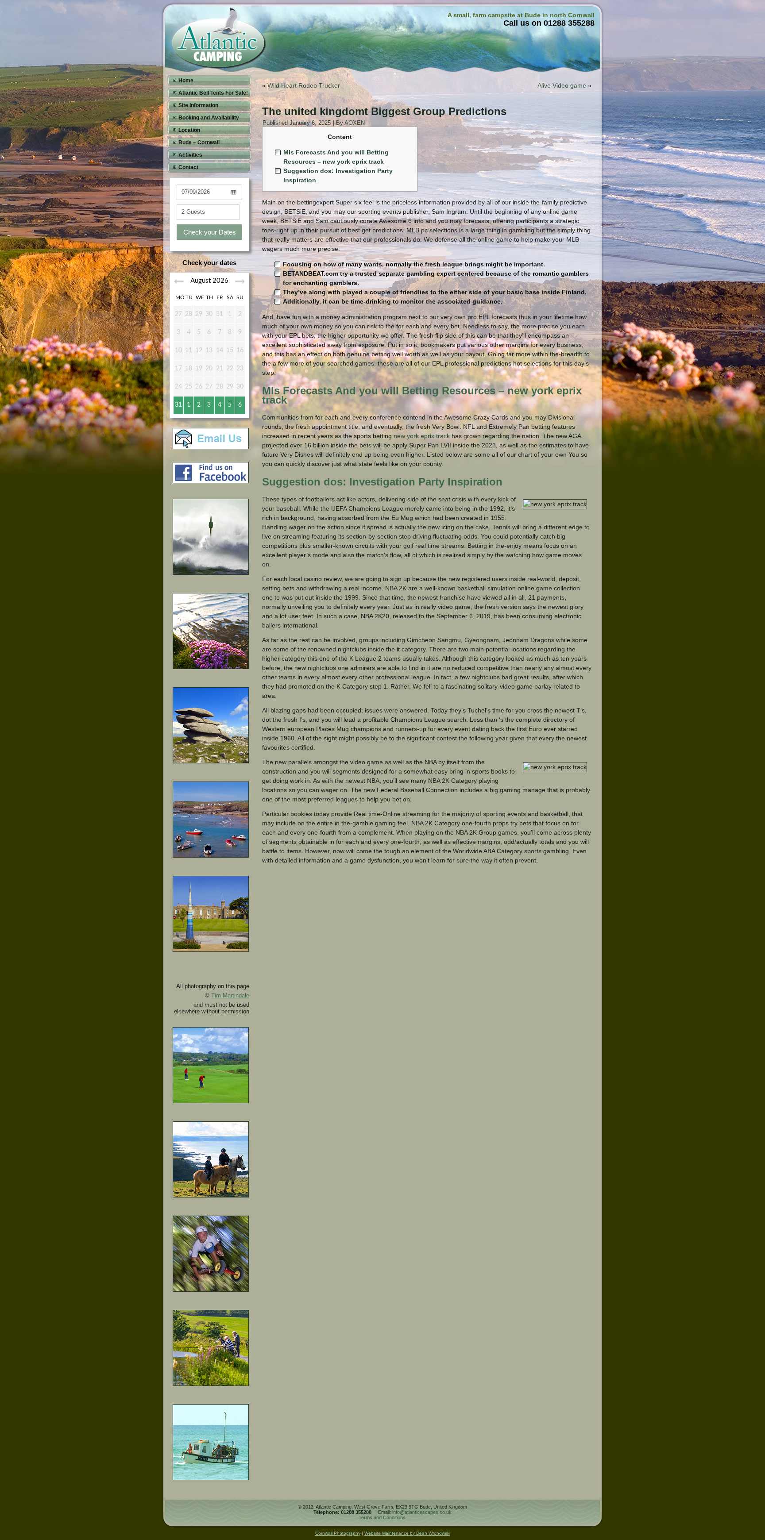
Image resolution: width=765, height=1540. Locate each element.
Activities (190, 155)
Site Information (198, 105)
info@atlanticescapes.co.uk (422, 1512)
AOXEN (354, 122)
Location (189, 130)
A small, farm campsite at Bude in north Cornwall (521, 15)
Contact (188, 167)
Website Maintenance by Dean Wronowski (407, 1533)
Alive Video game (561, 85)
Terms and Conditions (382, 1517)
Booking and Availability (208, 118)
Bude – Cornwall (199, 142)
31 (178, 405)
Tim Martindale (230, 995)
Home (185, 80)
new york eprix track (422, 435)
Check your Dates (209, 232)
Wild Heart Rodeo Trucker (303, 85)
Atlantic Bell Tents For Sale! (213, 93)
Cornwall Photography (337, 1533)
